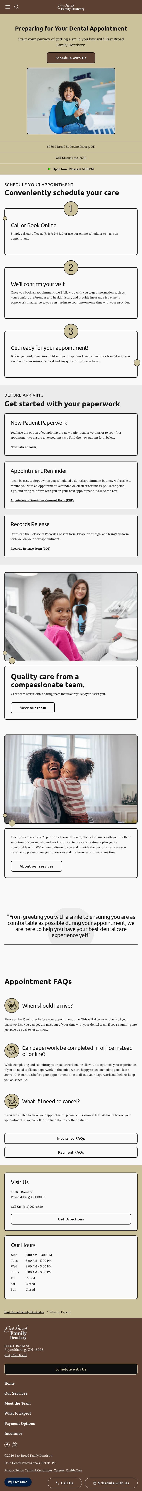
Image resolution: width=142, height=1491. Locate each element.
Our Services (15, 1393)
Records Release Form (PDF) (30, 548)
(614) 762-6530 (76, 158)
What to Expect (17, 1413)
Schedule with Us (71, 57)
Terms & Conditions (38, 1470)
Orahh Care (74, 1470)
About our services (36, 866)
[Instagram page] (14, 1444)
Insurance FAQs (71, 1138)
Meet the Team (17, 1403)
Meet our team (33, 707)
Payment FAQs (71, 1152)
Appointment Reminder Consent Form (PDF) (42, 500)
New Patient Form (23, 447)
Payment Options (19, 1423)
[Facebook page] (7, 1444)
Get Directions (71, 1219)
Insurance (13, 1433)
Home (9, 1383)
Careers (59, 1470)
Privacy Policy (14, 1470)
